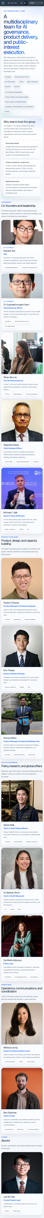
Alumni (7, 111)
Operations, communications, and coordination (19, 107)
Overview (13, 3)
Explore (26, 3)
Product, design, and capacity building (16, 97)
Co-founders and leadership (13, 92)
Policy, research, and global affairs (15, 102)
